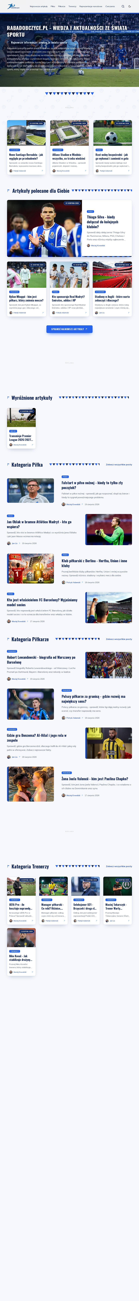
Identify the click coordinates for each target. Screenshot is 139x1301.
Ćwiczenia (110, 6)
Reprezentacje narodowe (91, 6)
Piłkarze (61, 6)
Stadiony (15, 150)
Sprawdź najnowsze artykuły (67, 329)
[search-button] (122, 6)
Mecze (13, 431)
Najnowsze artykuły (39, 6)
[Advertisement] (69, 107)
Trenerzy (72, 6)
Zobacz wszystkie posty (119, 464)
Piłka (53, 6)
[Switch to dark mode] (129, 6)
